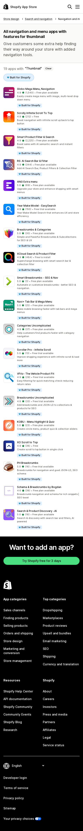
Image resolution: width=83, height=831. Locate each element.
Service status (53, 745)
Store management (17, 661)
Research (10, 730)
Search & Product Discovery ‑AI (37, 511)
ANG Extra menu (27, 181)
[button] (41, 97)
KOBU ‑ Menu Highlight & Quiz (35, 421)
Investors (50, 707)
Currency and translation (61, 664)
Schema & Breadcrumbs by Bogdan (39, 487)
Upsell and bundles (57, 633)
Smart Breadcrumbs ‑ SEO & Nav (37, 277)
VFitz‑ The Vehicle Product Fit (35, 373)
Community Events (17, 714)
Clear (48, 68)
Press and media (55, 714)
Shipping (49, 656)
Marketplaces (53, 618)
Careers (48, 699)
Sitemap (9, 808)
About (47, 691)
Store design (12, 641)
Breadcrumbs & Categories (34, 229)
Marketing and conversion (13, 651)
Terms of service (15, 788)
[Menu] (77, 7)
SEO (46, 648)
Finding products (15, 618)
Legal (47, 737)
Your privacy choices (18, 818)
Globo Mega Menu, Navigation (36, 88)
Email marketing (54, 641)
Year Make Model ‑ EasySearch (36, 205)
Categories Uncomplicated (34, 325)
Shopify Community (17, 707)
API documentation (17, 699)
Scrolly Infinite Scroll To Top (35, 113)
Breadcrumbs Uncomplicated (35, 397)
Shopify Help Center (18, 691)
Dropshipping (52, 610)
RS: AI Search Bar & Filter (32, 161)
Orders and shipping (18, 633)
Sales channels (14, 610)
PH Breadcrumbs (27, 462)
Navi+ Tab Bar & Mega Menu (34, 301)
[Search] (70, 7)
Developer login (15, 778)
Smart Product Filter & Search (35, 137)
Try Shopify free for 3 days (41, 561)
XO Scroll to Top (27, 442)
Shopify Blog (12, 722)
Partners (49, 722)
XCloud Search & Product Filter (36, 253)
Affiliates (49, 730)
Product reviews (55, 625)
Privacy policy (13, 798)
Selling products (15, 625)
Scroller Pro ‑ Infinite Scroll (34, 349)
